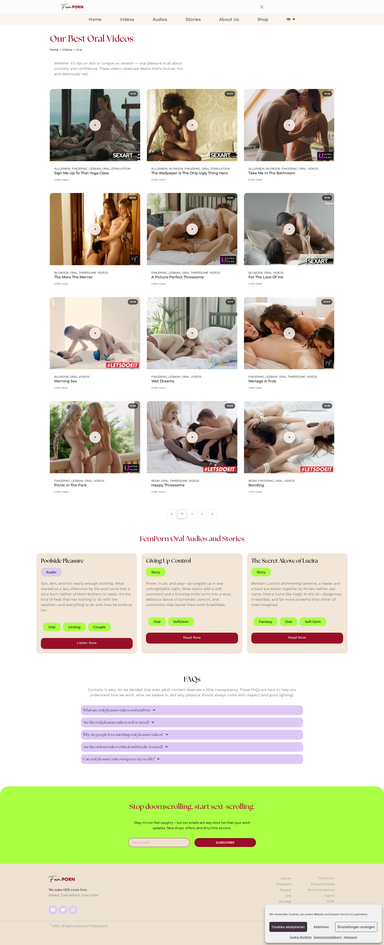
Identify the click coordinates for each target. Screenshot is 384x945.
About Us (229, 19)
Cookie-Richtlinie (301, 937)
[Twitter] (63, 909)
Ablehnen (321, 927)
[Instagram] (73, 909)
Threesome (87, 272)
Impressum (350, 937)
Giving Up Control (168, 560)
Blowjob (176, 168)
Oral (106, 168)
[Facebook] (53, 909)
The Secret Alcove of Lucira (284, 560)
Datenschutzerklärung (328, 937)
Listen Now (87, 643)
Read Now (192, 637)
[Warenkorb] (261, 6)
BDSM (155, 480)
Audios (160, 19)
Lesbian (95, 168)
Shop (262, 19)
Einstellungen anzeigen (356, 927)
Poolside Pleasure (62, 560)
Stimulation (120, 168)
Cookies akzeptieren (288, 927)
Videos (127, 19)
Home (95, 19)
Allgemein (62, 168)
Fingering (80, 168)
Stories (193, 19)
